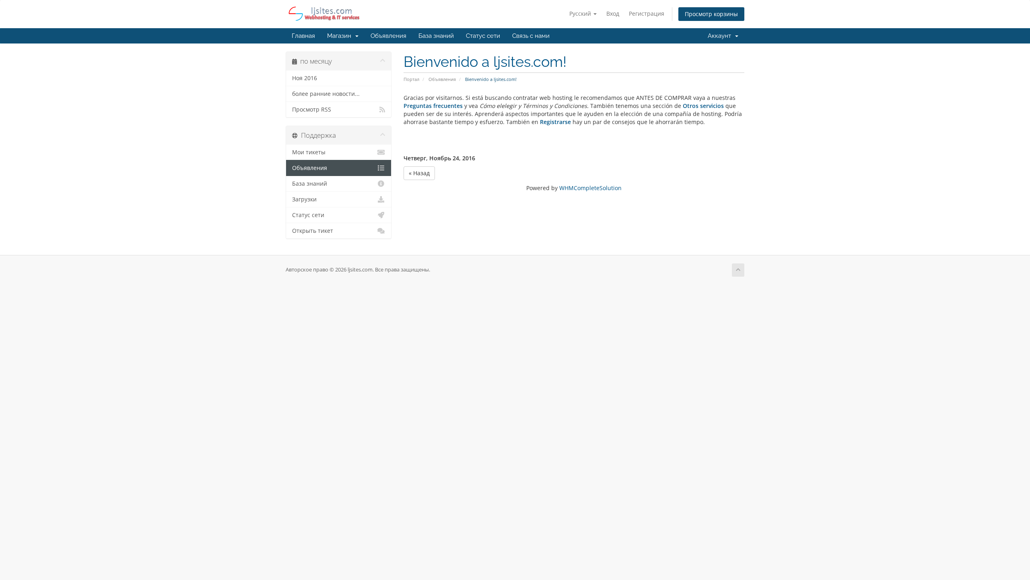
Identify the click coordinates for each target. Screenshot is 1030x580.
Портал (411, 79)
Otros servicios (703, 106)
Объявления (388, 35)
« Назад (419, 173)
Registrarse (556, 122)
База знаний (436, 35)
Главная (303, 35)
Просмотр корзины (711, 14)
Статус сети (483, 35)
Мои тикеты (308, 152)
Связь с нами (531, 35)
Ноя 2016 (304, 78)
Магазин (340, 35)
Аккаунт (721, 35)
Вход (612, 13)
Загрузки (304, 199)
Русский (581, 13)
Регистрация (646, 13)
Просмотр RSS (311, 109)
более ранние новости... (326, 93)
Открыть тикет (312, 230)
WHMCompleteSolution (590, 188)
